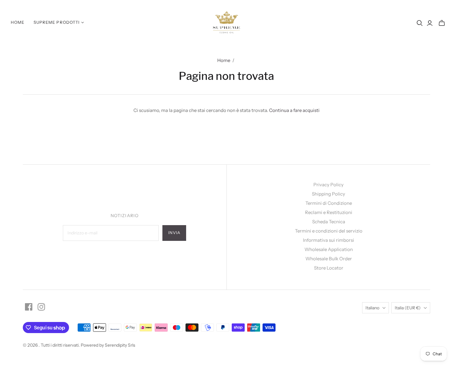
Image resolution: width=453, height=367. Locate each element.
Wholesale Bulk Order (328, 259)
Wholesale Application (328, 249)
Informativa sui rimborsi (328, 240)
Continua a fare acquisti (294, 110)
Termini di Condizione (328, 203)
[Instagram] (41, 307)
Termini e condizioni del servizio (328, 231)
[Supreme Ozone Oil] (226, 22)
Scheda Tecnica (328, 222)
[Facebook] (28, 307)
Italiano (372, 308)
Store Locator (328, 268)
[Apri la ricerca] (420, 23)
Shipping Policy (328, 194)
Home (17, 22)
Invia (174, 232)
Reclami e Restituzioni (328, 212)
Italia (408, 308)
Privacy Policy (328, 185)
